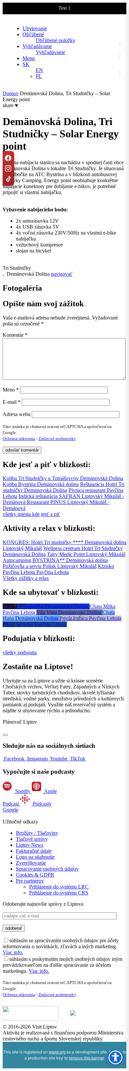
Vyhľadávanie (37, 46)
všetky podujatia (20, 652)
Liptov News (29, 845)
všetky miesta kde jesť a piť (31, 514)
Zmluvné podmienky (57, 438)
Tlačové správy (32, 839)
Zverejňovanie (31, 863)
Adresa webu (16, 414)
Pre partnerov (30, 881)
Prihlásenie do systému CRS (58, 892)
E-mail (12, 402)
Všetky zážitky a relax (26, 578)
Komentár (15, 335)
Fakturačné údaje (34, 851)
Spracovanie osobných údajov (47, 869)
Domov (11, 93)
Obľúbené (33, 34)
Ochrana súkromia (19, 438)
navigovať (61, 274)
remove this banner (86, 1057)
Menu (28, 58)
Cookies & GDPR (35, 875)
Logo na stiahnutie (35, 857)
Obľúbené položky (55, 40)
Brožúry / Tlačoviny (37, 833)
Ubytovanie (34, 28)
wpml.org (57, 1051)
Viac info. (13, 952)
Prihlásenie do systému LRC (59, 887)
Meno (11, 390)
